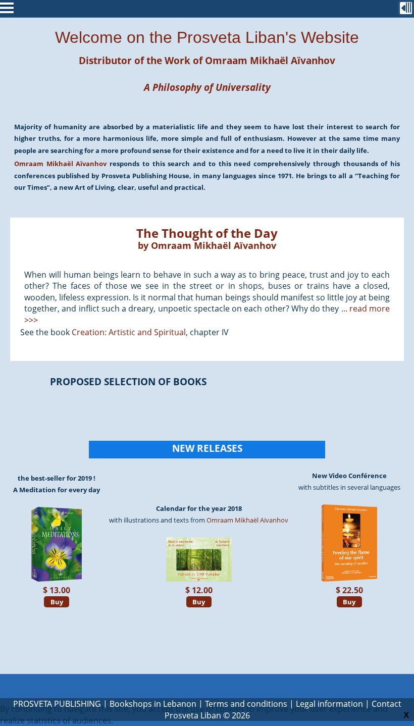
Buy (56, 601)
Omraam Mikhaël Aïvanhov (270, 60)
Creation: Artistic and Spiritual (129, 332)
